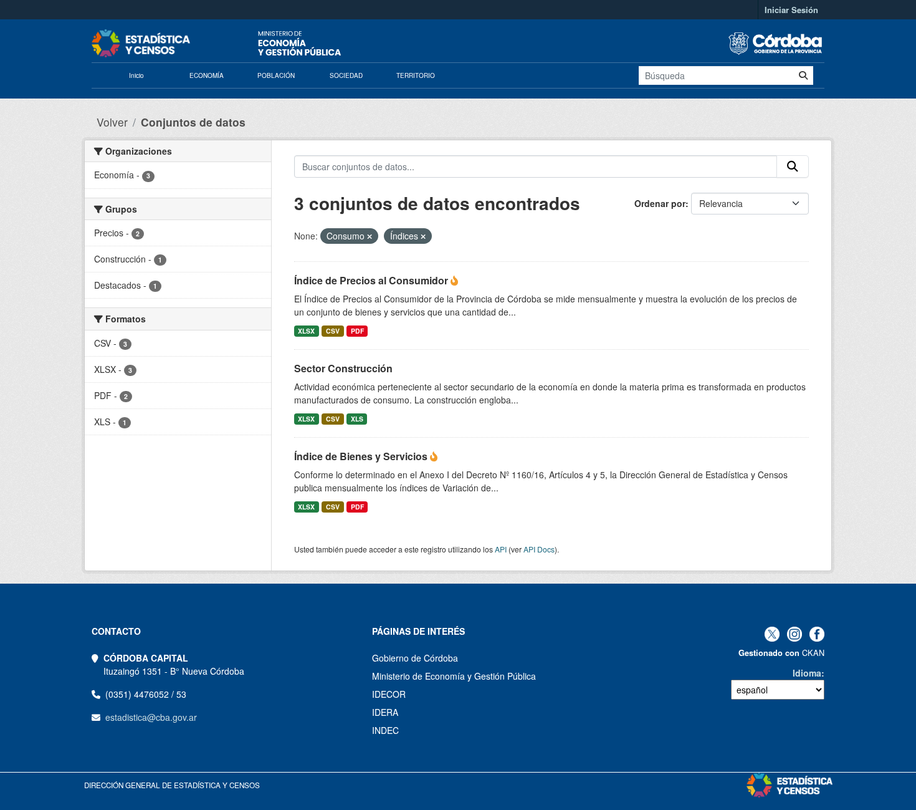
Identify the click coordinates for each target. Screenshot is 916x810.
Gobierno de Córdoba (415, 658)
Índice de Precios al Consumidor (372, 280)
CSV (333, 330)
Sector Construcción (343, 368)
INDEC (385, 730)
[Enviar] (803, 75)
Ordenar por (659, 203)
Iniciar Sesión (791, 10)
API (501, 549)
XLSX (306, 330)
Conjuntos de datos (193, 122)
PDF (357, 330)
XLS (357, 418)
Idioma (807, 673)
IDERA (385, 712)
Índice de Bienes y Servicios (362, 456)
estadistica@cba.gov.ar (151, 717)
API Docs (539, 549)
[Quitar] (369, 236)
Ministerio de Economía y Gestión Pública (454, 676)
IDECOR (389, 694)
